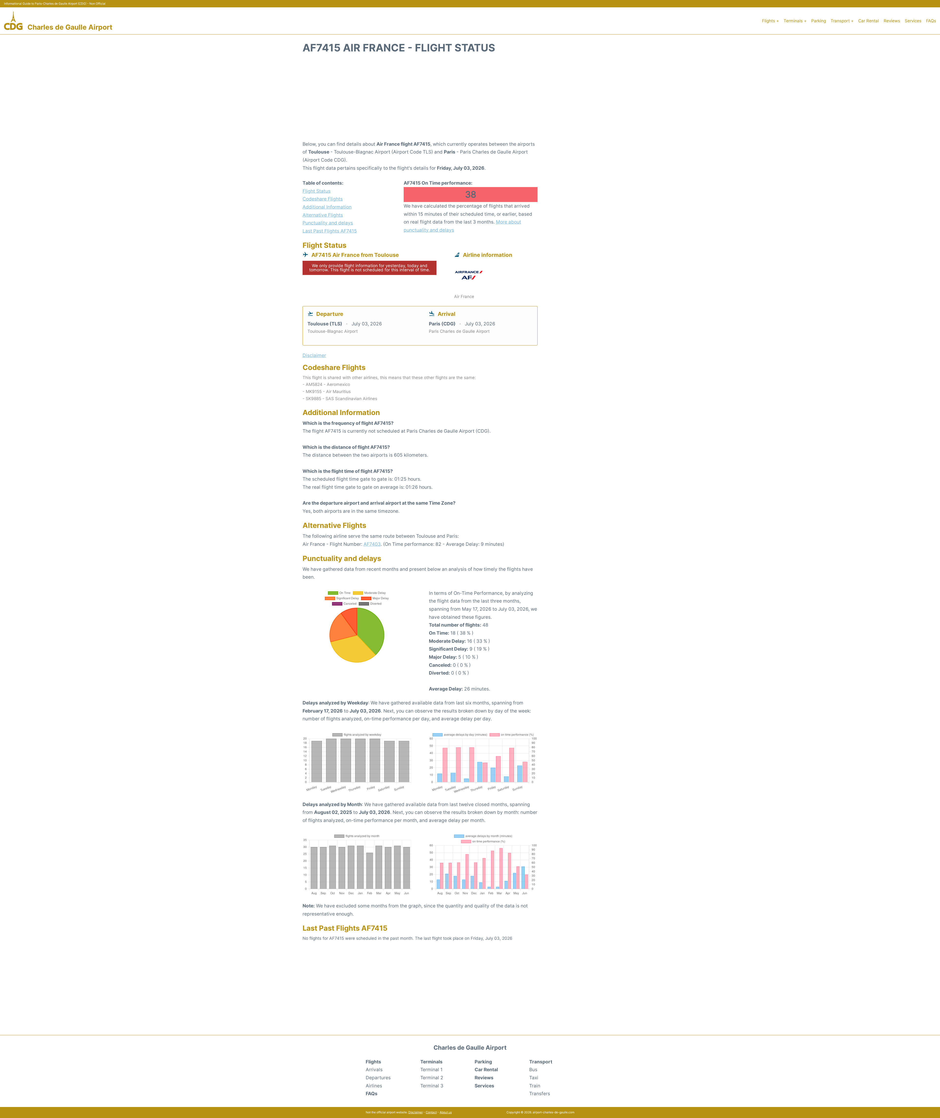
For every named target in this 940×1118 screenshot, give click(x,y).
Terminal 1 (431, 1069)
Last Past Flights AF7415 (330, 231)
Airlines (374, 1086)
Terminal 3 (431, 1086)
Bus (533, 1069)
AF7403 (372, 544)
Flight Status (316, 191)
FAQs (931, 20)
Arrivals (374, 1069)
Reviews (892, 20)
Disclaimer (415, 1112)
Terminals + (795, 20)
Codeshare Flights (323, 199)
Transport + (842, 20)
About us (446, 1112)
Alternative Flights (323, 215)
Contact (431, 1112)
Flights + (770, 20)
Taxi (533, 1078)
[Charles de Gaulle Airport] (13, 21)
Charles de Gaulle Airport (69, 27)
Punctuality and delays (328, 223)
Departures (378, 1078)
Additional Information (327, 207)
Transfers (539, 1093)
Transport (540, 1062)
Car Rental (868, 20)
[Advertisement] (470, 100)
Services (913, 20)
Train (534, 1086)
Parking (818, 20)
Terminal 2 (431, 1078)
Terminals (431, 1062)
